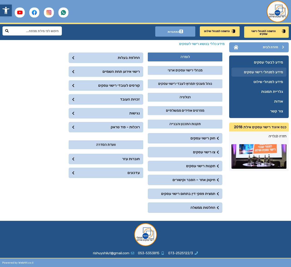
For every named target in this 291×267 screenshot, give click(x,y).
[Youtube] (20, 13)
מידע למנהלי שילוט (268, 82)
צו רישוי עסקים (204, 152)
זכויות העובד (130, 99)
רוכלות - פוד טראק (125, 127)
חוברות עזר (131, 159)
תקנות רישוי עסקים (200, 166)
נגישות (134, 113)
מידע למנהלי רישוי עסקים (263, 72)
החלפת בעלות (129, 57)
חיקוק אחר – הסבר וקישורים (194, 180)
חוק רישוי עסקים (203, 138)
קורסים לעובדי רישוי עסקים (119, 85)
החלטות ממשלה (203, 207)
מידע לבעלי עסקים (268, 62)
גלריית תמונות (272, 91)
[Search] (7, 30)
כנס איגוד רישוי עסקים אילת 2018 (260, 127)
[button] (6, 10)
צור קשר (276, 111)
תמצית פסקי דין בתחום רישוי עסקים (188, 193)
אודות (278, 101)
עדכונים (134, 173)
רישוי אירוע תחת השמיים (121, 71)
